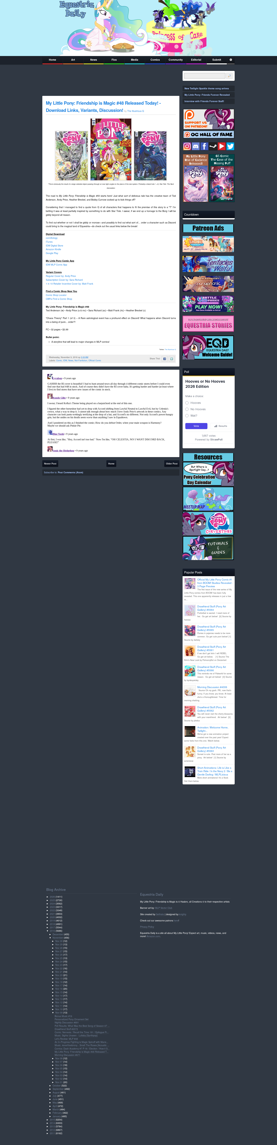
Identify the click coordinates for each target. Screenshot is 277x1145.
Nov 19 (59, 978)
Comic (59, 360)
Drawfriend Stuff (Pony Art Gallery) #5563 (211, 749)
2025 (52, 900)
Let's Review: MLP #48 (66, 1038)
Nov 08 (59, 1058)
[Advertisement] (209, 809)
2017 (52, 927)
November (58, 937)
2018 (52, 924)
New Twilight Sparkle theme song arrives (207, 88)
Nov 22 (59, 968)
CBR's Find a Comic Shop (59, 298)
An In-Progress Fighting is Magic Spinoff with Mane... (81, 1042)
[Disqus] (111, 413)
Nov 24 (59, 961)
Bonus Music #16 (63, 1016)
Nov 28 (59, 947)
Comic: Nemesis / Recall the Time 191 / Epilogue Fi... (82, 1032)
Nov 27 (59, 951)
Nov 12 (59, 1002)
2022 (52, 910)
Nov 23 (59, 964)
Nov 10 (59, 1009)
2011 (52, 1133)
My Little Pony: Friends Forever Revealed (207, 94)
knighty (182, 914)
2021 (52, 913)
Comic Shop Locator (56, 295)
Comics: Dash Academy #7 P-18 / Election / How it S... (82, 1048)
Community (176, 59)
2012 (52, 1129)
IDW (65, 360)
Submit (216, 59)
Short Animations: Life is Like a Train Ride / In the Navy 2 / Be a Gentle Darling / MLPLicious (214, 771)
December (58, 934)
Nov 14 (59, 995)
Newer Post (50, 463)
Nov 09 (59, 1012)
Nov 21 (59, 971)
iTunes (49, 241)
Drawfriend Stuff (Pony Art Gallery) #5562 (211, 708)
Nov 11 (59, 1005)
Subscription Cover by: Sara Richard (64, 279)
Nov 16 (59, 988)
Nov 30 (59, 941)
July (55, 1095)
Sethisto (160, 914)
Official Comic (94, 360)
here (176, 920)
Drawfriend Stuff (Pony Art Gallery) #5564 (211, 608)
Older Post (172, 463)
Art (73, 59)
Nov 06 (59, 1065)
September (58, 1088)
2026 (52, 896)
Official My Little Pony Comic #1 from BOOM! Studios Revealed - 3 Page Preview (215, 583)
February (57, 1112)
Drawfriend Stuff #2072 (66, 1029)
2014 (52, 1123)
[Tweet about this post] (172, 359)
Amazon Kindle (53, 249)
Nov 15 (59, 992)
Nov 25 (59, 958)
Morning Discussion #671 (67, 1054)
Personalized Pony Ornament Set (71, 1019)
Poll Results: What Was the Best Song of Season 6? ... (82, 1025)
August (56, 1092)
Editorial (196, 59)
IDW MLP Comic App (56, 264)
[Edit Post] (91, 357)
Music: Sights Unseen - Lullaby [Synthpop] (76, 1035)
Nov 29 (59, 944)
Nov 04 (59, 1071)
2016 (52, 930)
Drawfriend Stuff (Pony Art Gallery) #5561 (211, 648)
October (57, 1085)
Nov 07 (59, 1061)
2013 (52, 1126)
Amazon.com (153, 936)
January (57, 1116)
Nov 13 (59, 998)
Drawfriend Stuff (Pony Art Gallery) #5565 (211, 628)
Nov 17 (59, 985)
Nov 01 (59, 1082)
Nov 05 (59, 1068)
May (55, 1102)
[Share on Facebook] (165, 359)
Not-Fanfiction (81, 360)
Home (52, 59)
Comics (155, 59)
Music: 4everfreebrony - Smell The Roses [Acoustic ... (82, 1045)
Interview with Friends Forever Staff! (204, 101)
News (93, 59)
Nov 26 (59, 954)
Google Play (52, 253)
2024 (52, 903)
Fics (114, 59)
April (55, 1106)
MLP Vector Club (163, 907)
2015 (52, 1119)
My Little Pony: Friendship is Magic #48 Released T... (82, 1051)
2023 (52, 906)
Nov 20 (59, 975)
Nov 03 (59, 1075)
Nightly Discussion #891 (67, 1022)
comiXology (52, 237)
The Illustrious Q (170, 349)
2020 (52, 917)
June (55, 1099)
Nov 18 (59, 982)
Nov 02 (59, 1078)
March (56, 1109)
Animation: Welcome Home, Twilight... (212, 729)
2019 (52, 920)
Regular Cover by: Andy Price (61, 276)
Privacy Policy (147, 926)
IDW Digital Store (54, 245)
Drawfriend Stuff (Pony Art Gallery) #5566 (211, 668)
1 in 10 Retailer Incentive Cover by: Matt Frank (69, 283)
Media (134, 59)
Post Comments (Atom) (70, 472)
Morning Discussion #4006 (212, 687)
